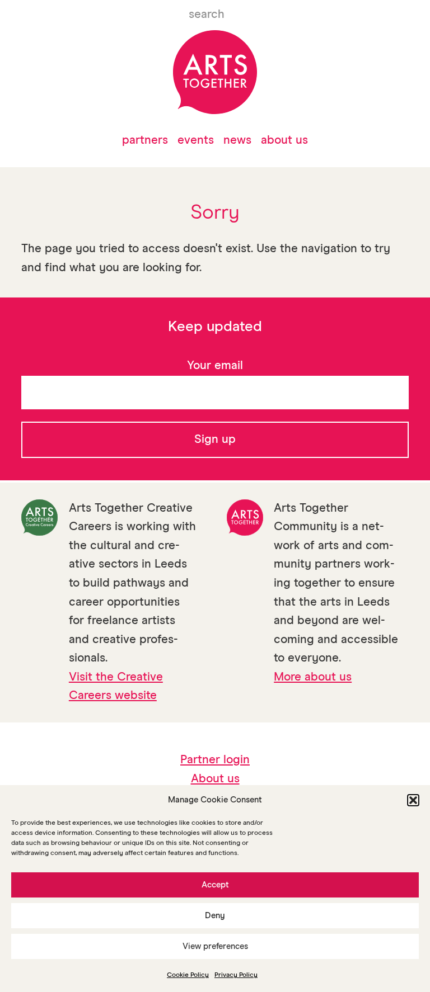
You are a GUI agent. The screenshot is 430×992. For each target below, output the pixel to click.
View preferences (215, 946)
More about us (313, 677)
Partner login (215, 760)
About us (284, 141)
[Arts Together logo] (214, 72)
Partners (145, 141)
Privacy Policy (236, 975)
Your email (215, 366)
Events (195, 141)
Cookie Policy (188, 975)
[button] (413, 800)
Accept (215, 885)
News (237, 141)
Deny (215, 915)
